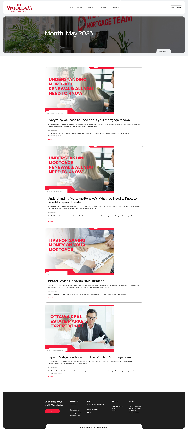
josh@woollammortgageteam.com (95, 404)
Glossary (114, 408)
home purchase (105, 133)
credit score (67, 133)
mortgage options (131, 371)
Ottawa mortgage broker (54, 136)
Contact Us (114, 410)
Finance (58, 371)
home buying (97, 133)
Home (160, 51)
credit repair (60, 133)
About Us (114, 404)
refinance (50, 218)
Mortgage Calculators (117, 406)
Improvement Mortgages (135, 406)
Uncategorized (52, 212)
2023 (164, 51)
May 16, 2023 (50, 274)
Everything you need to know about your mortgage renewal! (89, 120)
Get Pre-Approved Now (52, 411)
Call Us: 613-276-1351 (176, 7)
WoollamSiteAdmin (58, 113)
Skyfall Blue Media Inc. (88, 427)
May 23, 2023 (50, 191)
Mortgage (118, 216)
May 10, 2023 (50, 350)
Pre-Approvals (132, 410)
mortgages (54, 130)
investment (102, 371)
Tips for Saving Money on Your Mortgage (76, 281)
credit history (53, 133)
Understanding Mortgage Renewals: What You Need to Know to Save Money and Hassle (92, 200)
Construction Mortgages (135, 408)
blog (49, 130)
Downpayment (76, 133)
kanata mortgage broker (124, 133)
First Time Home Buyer (86, 133)
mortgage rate (52, 373)
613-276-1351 (73, 405)
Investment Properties (134, 404)
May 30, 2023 (50, 113)
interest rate (113, 133)
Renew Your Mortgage (134, 412)
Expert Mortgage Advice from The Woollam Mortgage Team (89, 357)
